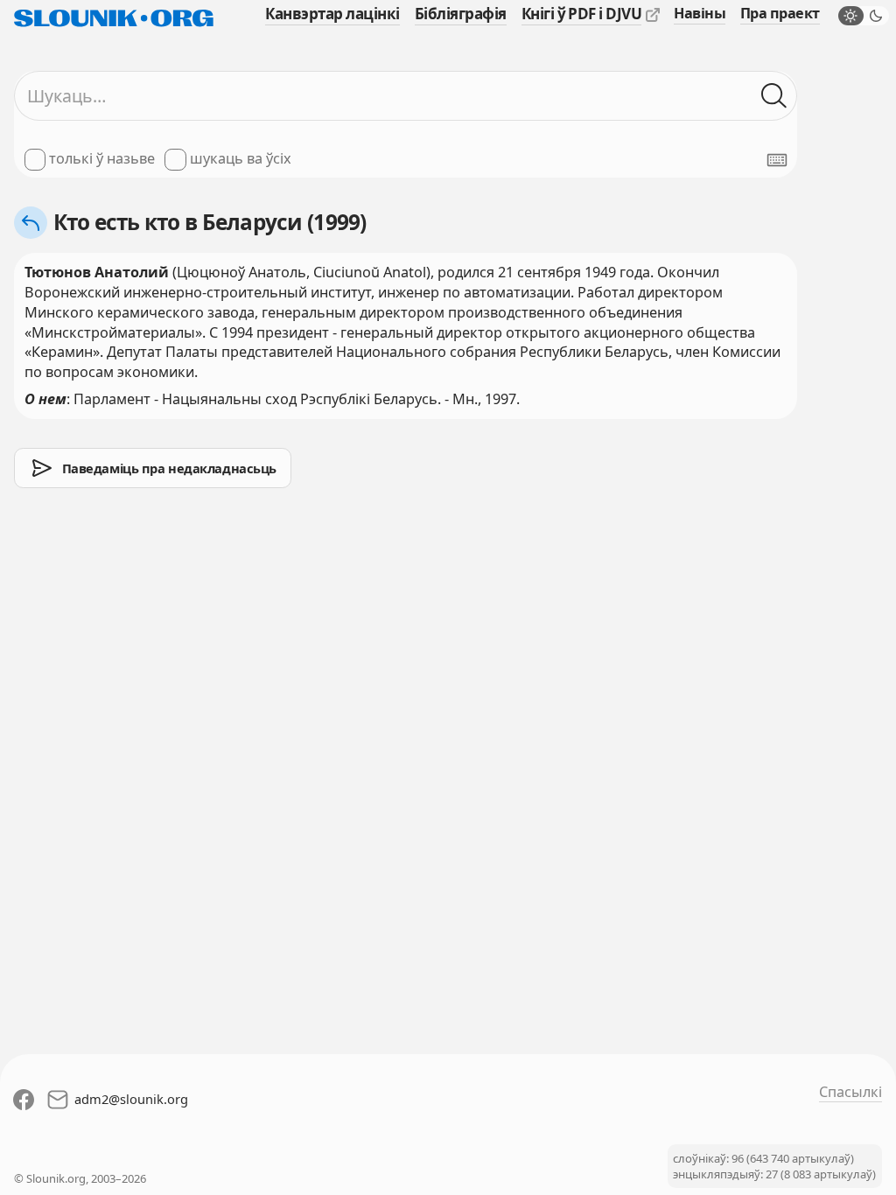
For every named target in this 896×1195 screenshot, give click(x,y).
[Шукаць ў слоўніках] (774, 96)
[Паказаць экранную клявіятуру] (777, 160)
